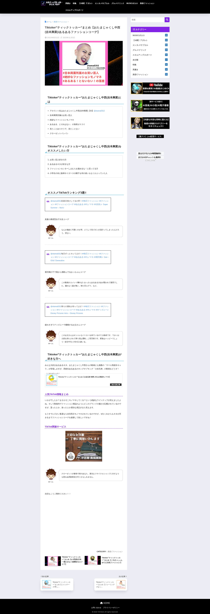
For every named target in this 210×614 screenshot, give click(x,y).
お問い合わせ (96, 608)
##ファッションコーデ (64, 204)
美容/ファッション (147, 3)
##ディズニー (101, 310)
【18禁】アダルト (86, 3)
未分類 (150, 60)
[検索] (167, 19)
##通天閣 (98, 257)
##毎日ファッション (90, 201)
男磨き (68, 3)
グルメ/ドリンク (118, 3)
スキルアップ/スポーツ (74, 10)
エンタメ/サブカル (102, 3)
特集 (74, 3)
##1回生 (97, 204)
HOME (106, 603)
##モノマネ (88, 204)
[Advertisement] (84, 521)
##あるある (78, 204)
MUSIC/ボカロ (132, 3)
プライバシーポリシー (111, 608)
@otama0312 (99, 111)
